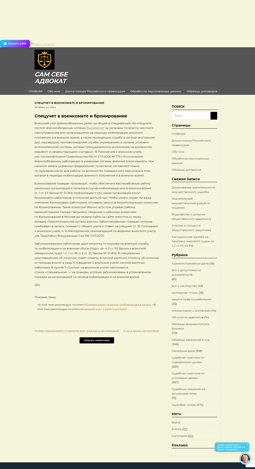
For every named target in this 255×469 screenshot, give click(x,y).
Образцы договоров (202, 91)
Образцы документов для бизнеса (190, 326)
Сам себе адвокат (51, 77)
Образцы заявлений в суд (191, 339)
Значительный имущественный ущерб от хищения (191, 203)
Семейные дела (183, 351)
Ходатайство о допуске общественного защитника (191, 217)
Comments (183, 436)
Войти (176, 422)
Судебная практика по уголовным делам (188, 376)
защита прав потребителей (191, 299)
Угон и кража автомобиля (141, 331)
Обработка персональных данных (156, 91)
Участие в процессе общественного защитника (191, 228)
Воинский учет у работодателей (104, 309)
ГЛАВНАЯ (35, 91)
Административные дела (190, 263)
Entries (180, 429)
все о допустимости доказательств (186, 272)
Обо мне (53, 91)
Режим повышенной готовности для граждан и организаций (77, 331)
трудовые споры (184, 404)
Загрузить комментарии (97, 340)
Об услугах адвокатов (187, 317)
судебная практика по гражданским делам (188, 360)
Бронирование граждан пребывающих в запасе (118, 304)
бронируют (95, 128)
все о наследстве (184, 285)
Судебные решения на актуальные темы (188, 391)
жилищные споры (185, 292)
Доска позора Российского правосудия (95, 91)
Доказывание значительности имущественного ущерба (193, 190)
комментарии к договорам (191, 310)
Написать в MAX (17, 43)
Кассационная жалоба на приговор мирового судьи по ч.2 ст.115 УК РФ (193, 241)
